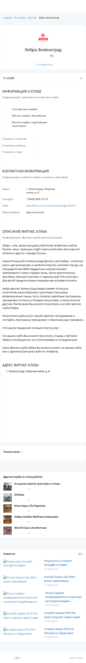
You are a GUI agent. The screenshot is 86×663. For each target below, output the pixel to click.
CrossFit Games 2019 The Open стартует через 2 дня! (62, 615)
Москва (32, 17)
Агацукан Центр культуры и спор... (38, 483)
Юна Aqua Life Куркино (30, 506)
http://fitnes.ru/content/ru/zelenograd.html (51, 205)
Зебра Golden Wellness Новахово (36, 517)
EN (18, 658)
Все (80, 554)
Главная (7, 17)
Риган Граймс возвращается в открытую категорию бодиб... (63, 597)
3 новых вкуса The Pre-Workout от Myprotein (59, 631)
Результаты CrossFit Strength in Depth (58, 563)
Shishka (19, 494)
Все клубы (20, 17)
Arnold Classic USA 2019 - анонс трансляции (60, 579)
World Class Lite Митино (30, 528)
